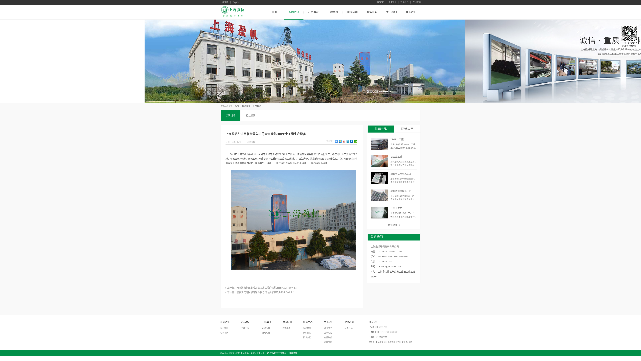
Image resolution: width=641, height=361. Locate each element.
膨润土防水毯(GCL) (400, 174)
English (236, 2)
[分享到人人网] (351, 141)
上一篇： (262, 287)
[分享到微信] (355, 141)
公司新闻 (257, 106)
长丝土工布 (396, 208)
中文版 (225, 2)
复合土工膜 (396, 156)
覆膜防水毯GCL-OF (400, 191)
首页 (274, 12)
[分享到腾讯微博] (348, 141)
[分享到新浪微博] (344, 141)
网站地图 (292, 353)
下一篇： (261, 292)
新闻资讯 (246, 106)
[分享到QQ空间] (340, 141)
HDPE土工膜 (397, 139)
